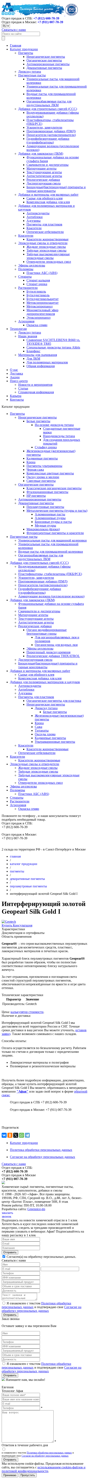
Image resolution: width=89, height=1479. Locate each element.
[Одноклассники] (9, 1135)
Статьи (23, 388)
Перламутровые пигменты (45, 507)
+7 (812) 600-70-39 (46, 18)
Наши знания (27, 336)
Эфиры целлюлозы (31, 265)
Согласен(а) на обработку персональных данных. (41, 1256)
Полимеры (25, 269)
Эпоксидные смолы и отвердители (42, 243)
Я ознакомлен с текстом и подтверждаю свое (41, 1307)
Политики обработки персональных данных (49, 1452)
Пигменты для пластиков (44, 224)
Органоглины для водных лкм (56, 645)
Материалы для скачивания (37, 355)
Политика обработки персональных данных (41, 1150)
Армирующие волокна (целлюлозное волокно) (51, 596)
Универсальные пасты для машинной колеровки (52, 540)
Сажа (38, 727)
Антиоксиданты (37, 213)
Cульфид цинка (46, 447)
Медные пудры (45, 525)
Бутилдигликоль (37, 295)
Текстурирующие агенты (44, 172)
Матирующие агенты (41, 168)
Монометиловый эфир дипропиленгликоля (42, 312)
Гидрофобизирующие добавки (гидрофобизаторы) (47, 140)
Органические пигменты (44, 60)
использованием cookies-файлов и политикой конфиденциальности (43, 1469)
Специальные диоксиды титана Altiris (53, 347)
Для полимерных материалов (47, 362)
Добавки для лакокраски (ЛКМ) (40, 153)
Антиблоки (34, 217)
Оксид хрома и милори (42, 477)
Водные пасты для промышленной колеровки (50, 551)
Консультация (22, 925)
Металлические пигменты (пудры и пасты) (56, 510)
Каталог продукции (24, 49)
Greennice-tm (36, 1209)
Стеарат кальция (38, 280)
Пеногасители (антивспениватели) (51, 135)
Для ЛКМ (33, 358)
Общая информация (40, 366)
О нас (14, 370)
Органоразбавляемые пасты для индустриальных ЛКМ (48, 103)
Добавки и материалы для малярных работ (48, 194)
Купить (7, 925)
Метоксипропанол (39, 306)
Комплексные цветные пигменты (50, 473)
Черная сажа (35, 469)
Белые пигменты (38, 421)
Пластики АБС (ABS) (41, 273)
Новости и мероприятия (35, 384)
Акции (15, 377)
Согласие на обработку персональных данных (42, 1157)
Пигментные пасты (32, 75)
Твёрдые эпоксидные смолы (46, 250)
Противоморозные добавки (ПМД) (51, 131)
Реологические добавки (43, 179)
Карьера (15, 396)
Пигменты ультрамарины (44, 466)
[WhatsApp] (21, 1135)
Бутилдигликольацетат (42, 299)
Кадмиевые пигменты (42, 458)
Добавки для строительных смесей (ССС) (47, 109)
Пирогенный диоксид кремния (48, 652)
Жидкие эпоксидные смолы (46, 247)
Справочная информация (36, 392)
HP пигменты (36, 495)
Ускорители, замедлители (44, 127)
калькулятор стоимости (27, 1012)
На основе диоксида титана (54, 425)
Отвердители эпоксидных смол (48, 261)
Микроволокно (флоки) (43, 529)
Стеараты (25, 276)
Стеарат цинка (36, 284)
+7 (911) (50, 22)
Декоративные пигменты (44, 68)
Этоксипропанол (38, 317)
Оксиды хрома (45, 734)
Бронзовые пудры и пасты (53, 522)
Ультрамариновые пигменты (55, 741)
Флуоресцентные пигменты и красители (55, 533)
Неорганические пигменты (45, 56)
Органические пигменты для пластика (53, 700)
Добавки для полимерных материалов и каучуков (45, 682)
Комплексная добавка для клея (48, 202)
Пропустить (27, 1475)
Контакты (17, 399)
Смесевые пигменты (41, 481)
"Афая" (22, 1091)
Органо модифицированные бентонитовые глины (46, 631)
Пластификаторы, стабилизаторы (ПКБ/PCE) (50, 574)
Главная (15, 45)
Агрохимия (26, 321)
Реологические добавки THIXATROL (53, 656)
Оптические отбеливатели (45, 232)
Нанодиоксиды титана (59, 436)
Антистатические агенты (44, 176)
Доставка (16, 373)
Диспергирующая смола (43, 183)
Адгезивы (33, 220)
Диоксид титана (29, 71)
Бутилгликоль (36, 291)
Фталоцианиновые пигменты (47, 492)
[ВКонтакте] (4, 1135)
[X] (15, 1135)
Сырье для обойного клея (44, 198)
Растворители (28, 288)
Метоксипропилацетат (42, 302)
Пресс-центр (19, 381)
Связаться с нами (14, 29)
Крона (30, 462)
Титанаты (42, 730)
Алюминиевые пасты (50, 514)
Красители (34, 228)
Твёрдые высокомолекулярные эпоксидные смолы (48, 256)
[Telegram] (27, 1135)
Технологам (18, 329)
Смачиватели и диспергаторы (47, 164)
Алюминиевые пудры (50, 518)
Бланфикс (33, 351)
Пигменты (25, 53)
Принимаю (9, 1475)
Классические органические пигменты (54, 488)
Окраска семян (36, 325)
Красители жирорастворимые (47, 239)
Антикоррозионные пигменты (48, 64)
